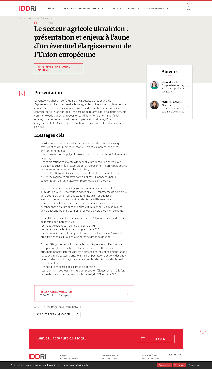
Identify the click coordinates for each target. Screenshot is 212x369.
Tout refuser (179, 365)
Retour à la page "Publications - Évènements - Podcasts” (38, 18)
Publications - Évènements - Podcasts (83, 8)
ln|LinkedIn (180, 355)
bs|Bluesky (175, 354)
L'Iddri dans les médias (70, 358)
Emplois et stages (109, 358)
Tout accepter (164, 365)
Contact (64, 355)
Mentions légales (150, 355)
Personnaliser (194, 365)
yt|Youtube (170, 354)
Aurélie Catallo (71, 307)
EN (192, 3)
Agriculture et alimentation (53, 314)
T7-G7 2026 (115, 8)
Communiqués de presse (111, 355)
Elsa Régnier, (53, 307)
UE (77, 314)
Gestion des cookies (151, 358)
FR (187, 3)
